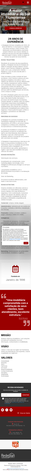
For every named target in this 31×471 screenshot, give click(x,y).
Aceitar (26, 243)
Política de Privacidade (15, 239)
